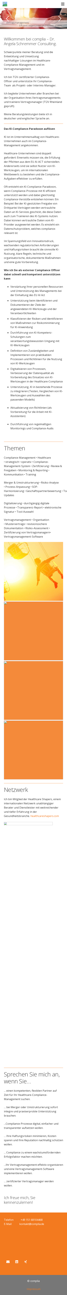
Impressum (33, 1289)
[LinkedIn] (17, 1262)
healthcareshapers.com (44, 816)
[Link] (5, 4)
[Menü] (63, 4)
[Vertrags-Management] (33, 750)
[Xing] (25, 1262)
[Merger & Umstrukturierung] (33, 690)
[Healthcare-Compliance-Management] (33, 571)
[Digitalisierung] (33, 630)
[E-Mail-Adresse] (8, 1262)
